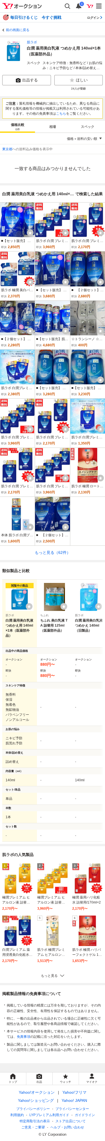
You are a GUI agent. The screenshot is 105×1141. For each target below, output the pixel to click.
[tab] (17, 127)
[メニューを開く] (99, 6)
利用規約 (17, 1115)
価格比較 (17, 127)
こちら (61, 114)
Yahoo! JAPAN (74, 1100)
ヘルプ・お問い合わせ (67, 1127)
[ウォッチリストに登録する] (29, 606)
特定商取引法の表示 (35, 1121)
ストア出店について (70, 1121)
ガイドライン (85, 1115)
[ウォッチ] (30, 232)
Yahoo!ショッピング (36, 1100)
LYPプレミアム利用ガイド (49, 1115)
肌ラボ (32, 42)
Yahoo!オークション (37, 1092)
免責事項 (23, 1037)
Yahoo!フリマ (74, 1092)
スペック (87, 127)
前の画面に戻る (17, 30)
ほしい (82, 80)
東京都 (7, 149)
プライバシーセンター (72, 1109)
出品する (30, 80)
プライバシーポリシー (33, 1109)
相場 (52, 127)
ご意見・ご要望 (33, 1127)
